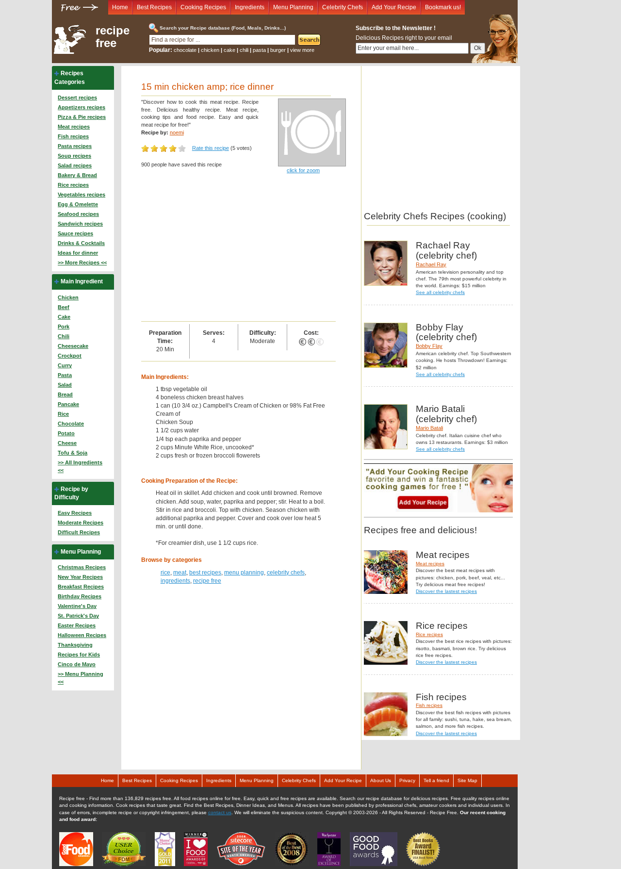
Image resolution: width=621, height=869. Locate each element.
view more (302, 50)
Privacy (407, 780)
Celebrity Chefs (342, 7)
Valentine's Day (77, 606)
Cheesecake (73, 346)
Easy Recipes (75, 513)
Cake (64, 317)
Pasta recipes (75, 146)
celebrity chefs (286, 572)
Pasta (65, 375)
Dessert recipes (77, 97)
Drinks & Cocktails (81, 243)
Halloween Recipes (82, 635)
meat (179, 572)
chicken (210, 50)
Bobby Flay (429, 346)
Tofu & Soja (72, 453)
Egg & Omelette (78, 204)
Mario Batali (429, 428)
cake (229, 50)
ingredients (175, 580)
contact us (219, 812)
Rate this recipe (210, 148)
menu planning (244, 572)
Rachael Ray (431, 264)
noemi (177, 132)
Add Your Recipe (394, 7)
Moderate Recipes (80, 522)
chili (244, 50)
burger (278, 50)
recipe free (113, 36)
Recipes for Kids (79, 654)
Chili (63, 336)
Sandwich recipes (80, 224)
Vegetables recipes (81, 194)
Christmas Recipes (82, 567)
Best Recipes (154, 7)
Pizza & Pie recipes (82, 117)
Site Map (467, 780)
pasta (259, 50)
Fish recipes (73, 136)
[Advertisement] (238, 248)
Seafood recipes (78, 214)
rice (165, 572)
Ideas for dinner (78, 253)
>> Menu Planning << (80, 678)
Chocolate (71, 423)
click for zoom (303, 170)
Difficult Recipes (79, 532)
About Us (380, 780)
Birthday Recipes (79, 596)
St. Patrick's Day (78, 616)
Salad (65, 385)
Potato (66, 433)
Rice (63, 414)
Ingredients (249, 7)
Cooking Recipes (203, 7)
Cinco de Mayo (77, 664)
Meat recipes (74, 127)
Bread (65, 394)
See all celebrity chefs (440, 292)
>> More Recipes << (82, 262)
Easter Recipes (77, 625)
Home (120, 7)
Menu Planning (293, 7)
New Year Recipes (80, 577)
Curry (65, 365)
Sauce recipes (75, 233)
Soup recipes (74, 156)
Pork (63, 326)
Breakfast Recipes (81, 587)
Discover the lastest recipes (446, 591)
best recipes (205, 572)
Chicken (68, 297)
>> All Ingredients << (80, 466)
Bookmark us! (443, 7)
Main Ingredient (82, 281)
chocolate (185, 50)
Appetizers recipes (81, 107)
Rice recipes (73, 185)
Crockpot (70, 356)
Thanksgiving (75, 645)
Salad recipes (75, 165)
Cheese (67, 443)
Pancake (68, 404)
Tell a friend (436, 780)
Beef (63, 307)
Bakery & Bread (77, 175)
